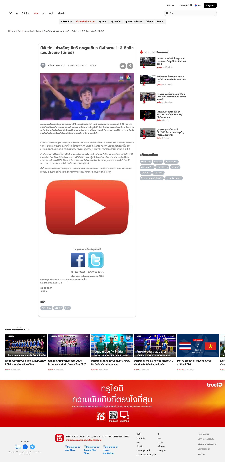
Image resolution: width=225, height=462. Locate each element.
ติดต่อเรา (201, 453)
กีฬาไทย (149, 21)
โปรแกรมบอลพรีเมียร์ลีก (151, 178)
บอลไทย (58, 307)
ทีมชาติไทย (46, 307)
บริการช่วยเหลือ (204, 448)
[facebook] (25, 447)
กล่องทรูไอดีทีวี (143, 450)
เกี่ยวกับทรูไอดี (203, 433)
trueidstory (162, 167)
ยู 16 (67, 307)
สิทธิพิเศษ (26, 13)
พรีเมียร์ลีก (146, 161)
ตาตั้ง (51, 13)
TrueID (16, 5)
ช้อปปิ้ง (140, 446)
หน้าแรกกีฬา (66, 21)
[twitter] (32, 447)
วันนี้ (10, 13)
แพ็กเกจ (161, 446)
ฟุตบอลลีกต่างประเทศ (85, 21)
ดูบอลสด (103, 21)
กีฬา (19, 30)
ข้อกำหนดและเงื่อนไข (206, 438)
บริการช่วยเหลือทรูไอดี (146, 454)
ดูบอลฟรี (175, 167)
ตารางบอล (158, 172)
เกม (43, 13)
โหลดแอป (170, 5)
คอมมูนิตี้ (161, 450)
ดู (17, 13)
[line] (17, 447)
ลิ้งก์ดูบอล (145, 172)
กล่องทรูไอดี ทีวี (186, 5)
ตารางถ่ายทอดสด (173, 178)
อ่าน (36, 13)
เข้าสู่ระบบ (210, 5)
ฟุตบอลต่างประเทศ (133, 21)
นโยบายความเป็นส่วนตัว (207, 443)
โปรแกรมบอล (171, 161)
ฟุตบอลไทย (116, 21)
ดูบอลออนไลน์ (147, 167)
